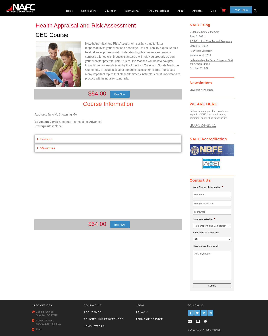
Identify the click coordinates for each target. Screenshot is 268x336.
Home (69, 11)
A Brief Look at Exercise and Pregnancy (211, 41)
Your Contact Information (208, 187)
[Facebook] (191, 313)
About (181, 11)
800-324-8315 (203, 125)
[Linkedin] (204, 313)
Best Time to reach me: (206, 232)
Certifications (89, 11)
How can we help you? (205, 246)
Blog (213, 11)
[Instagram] (210, 313)
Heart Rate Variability (201, 50)
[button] (241, 9)
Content (46, 139)
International (132, 11)
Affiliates (198, 11)
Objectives (47, 148)
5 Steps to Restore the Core (204, 32)
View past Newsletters (201, 89)
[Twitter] (197, 313)
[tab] (108, 139)
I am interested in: (204, 219)
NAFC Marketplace (158, 11)
